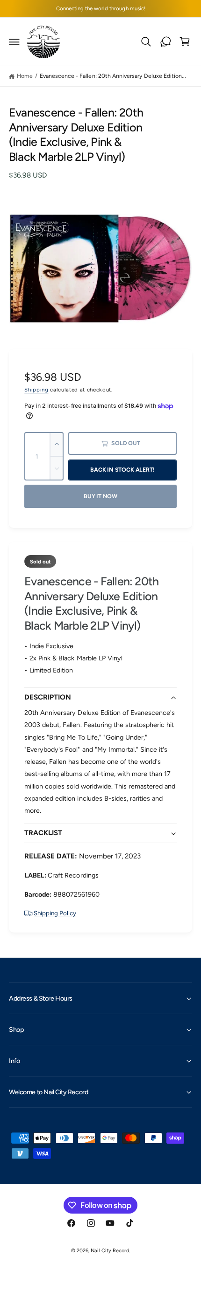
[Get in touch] (165, 42)
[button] (14, 42)
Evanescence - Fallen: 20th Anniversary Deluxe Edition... (113, 75)
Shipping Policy (55, 913)
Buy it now (100, 496)
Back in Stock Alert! (122, 469)
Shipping (36, 389)
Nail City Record (110, 1251)
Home (25, 75)
